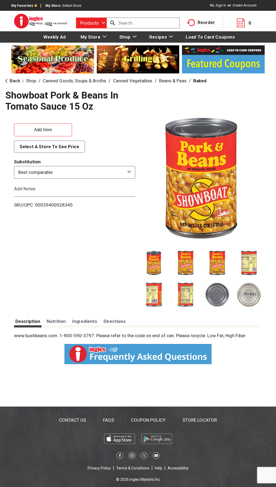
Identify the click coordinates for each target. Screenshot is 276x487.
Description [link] (27, 321)
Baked (199, 80)
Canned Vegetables (132, 80)
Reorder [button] (206, 22)
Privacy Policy (99, 468)
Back (14, 80)
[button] (154, 263)
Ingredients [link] (84, 321)
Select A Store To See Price (49, 146)
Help (158, 468)
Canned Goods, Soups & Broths (74, 80)
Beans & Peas (173, 80)
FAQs (108, 420)
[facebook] (119, 456)
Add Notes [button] (25, 188)
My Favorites (22, 6)
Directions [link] (115, 321)
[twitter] (144, 456)
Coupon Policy (148, 420)
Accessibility (178, 468)
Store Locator (199, 420)
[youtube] (156, 456)
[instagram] (132, 456)
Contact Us (72, 420)
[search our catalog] (113, 23)
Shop (31, 80)
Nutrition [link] (56, 321)
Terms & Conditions (132, 468)
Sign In (221, 5)
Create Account (245, 5)
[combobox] (91, 23)
